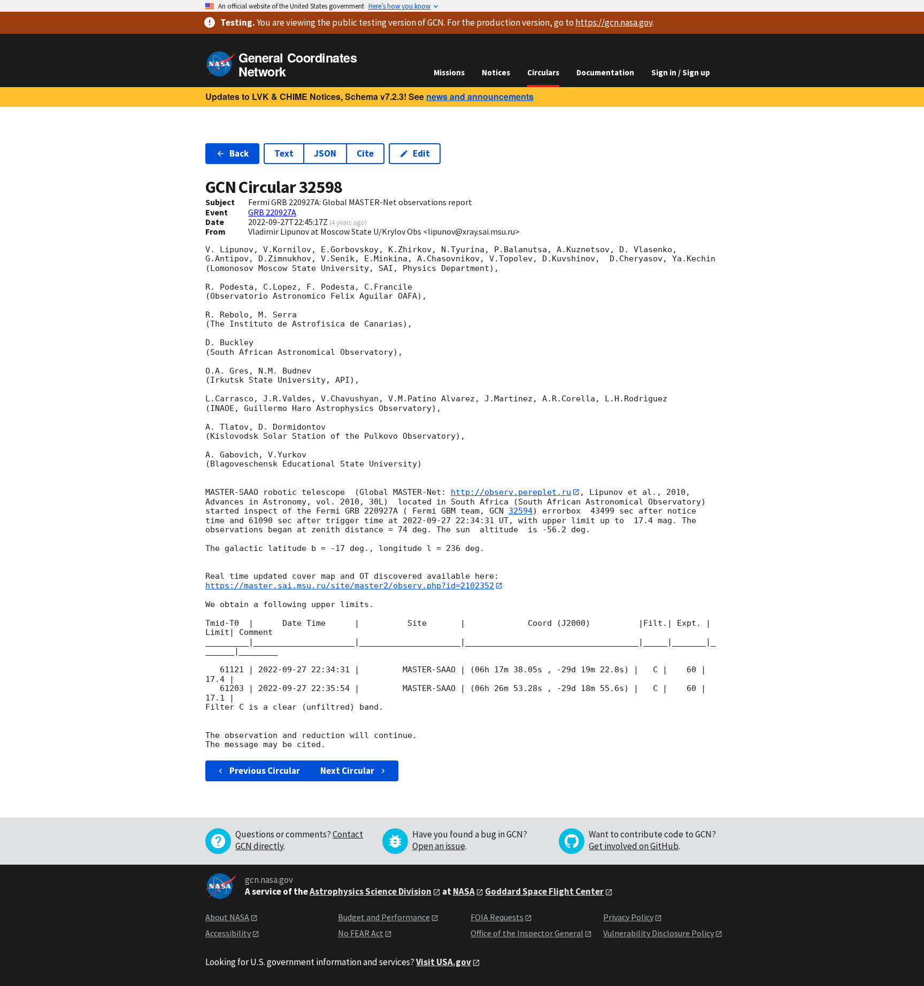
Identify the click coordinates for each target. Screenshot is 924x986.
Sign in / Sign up (680, 72)
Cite (365, 153)
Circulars (543, 72)
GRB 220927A (272, 212)
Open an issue (438, 846)
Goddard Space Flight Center (544, 891)
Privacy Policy (628, 917)
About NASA (227, 917)
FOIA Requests (497, 917)
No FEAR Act (360, 933)
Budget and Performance (384, 917)
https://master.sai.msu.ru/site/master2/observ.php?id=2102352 (349, 586)
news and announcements (480, 96)
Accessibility (228, 933)
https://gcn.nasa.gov (613, 22)
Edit (421, 153)
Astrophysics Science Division (371, 891)
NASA (464, 891)
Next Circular (347, 771)
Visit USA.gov (443, 962)
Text (284, 153)
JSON (325, 153)
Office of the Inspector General (527, 933)
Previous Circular (264, 771)
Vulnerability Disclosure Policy (658, 933)
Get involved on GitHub (634, 846)
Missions (449, 72)
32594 (521, 511)
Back (239, 153)
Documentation (605, 72)
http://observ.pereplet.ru (511, 492)
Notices (496, 72)
